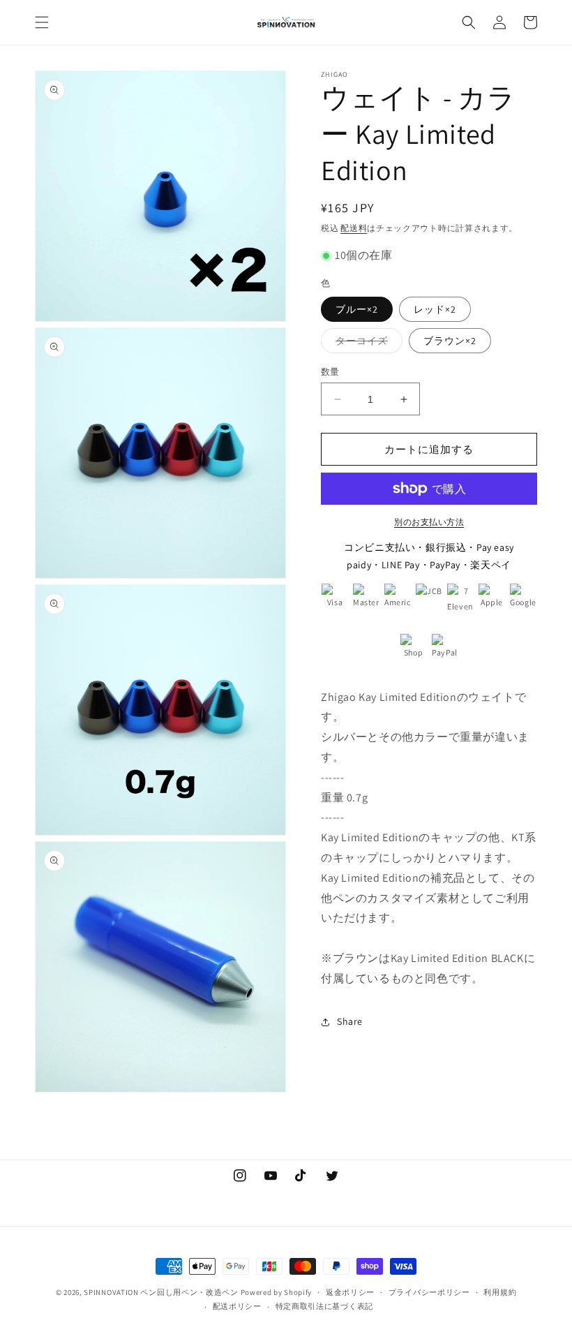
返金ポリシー (350, 1292)
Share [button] (350, 1021)
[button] (42, 22)
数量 (330, 372)
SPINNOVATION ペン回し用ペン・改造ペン (161, 1292)
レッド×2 (435, 309)
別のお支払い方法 (429, 522)
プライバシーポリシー (429, 1292)
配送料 (353, 228)
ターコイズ (367, 343)
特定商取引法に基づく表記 (324, 1306)
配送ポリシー (237, 1306)
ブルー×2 (357, 309)
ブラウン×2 (449, 340)
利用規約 (499, 1292)
